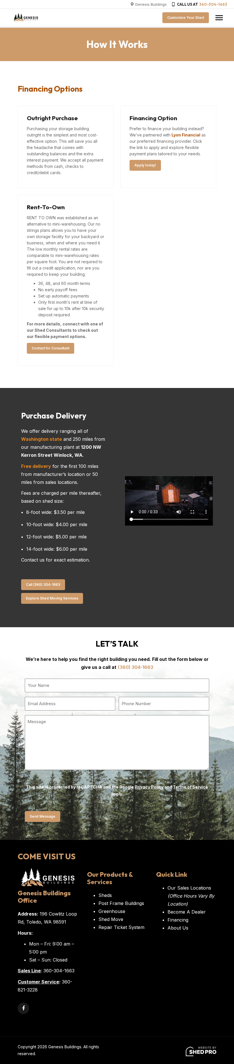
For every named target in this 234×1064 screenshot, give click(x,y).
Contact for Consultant (50, 348)
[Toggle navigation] (219, 17)
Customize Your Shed (185, 17)
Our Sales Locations (191, 896)
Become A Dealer (187, 912)
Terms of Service (190, 787)
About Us (178, 928)
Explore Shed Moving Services (52, 598)
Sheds (105, 895)
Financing (178, 920)
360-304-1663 (213, 4)
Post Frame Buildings (121, 903)
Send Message (42, 816)
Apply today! (145, 165)
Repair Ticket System (121, 927)
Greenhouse (111, 911)
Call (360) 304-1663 (43, 584)
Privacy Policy (149, 787)
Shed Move (110, 919)
